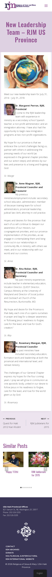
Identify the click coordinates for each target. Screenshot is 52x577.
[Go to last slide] (6, 468)
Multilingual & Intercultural (21, 556)
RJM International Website (20, 559)
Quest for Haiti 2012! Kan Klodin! (12, 423)
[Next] (45, 468)
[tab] (21, 487)
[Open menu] (46, 5)
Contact (10, 546)
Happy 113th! (12, 472)
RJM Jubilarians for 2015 (39, 423)
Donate (10, 553)
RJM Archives (12, 549)
